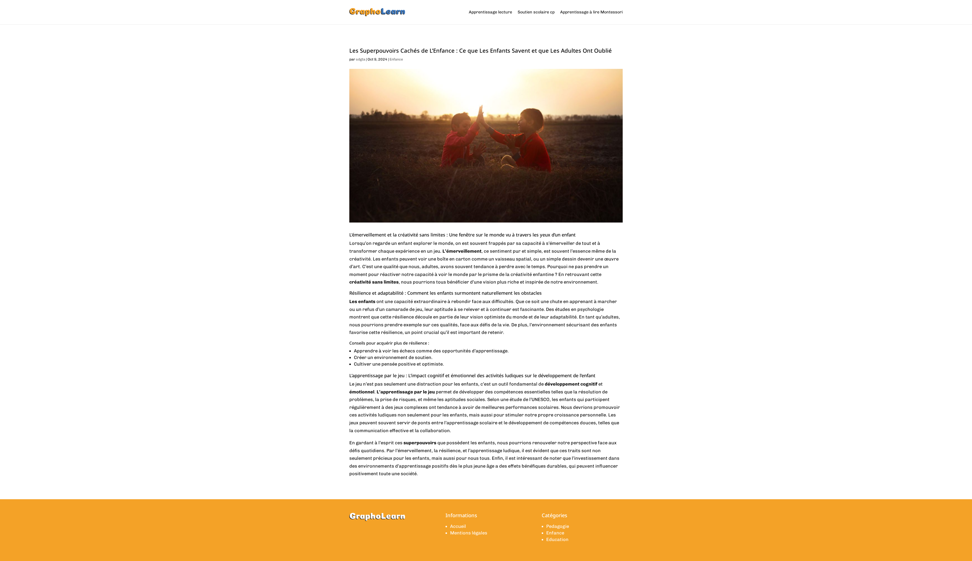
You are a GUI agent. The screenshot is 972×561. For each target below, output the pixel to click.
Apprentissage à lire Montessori (591, 12)
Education (557, 539)
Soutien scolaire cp (536, 12)
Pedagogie (557, 526)
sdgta (360, 59)
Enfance (396, 59)
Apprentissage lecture (490, 12)
